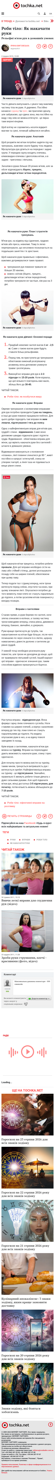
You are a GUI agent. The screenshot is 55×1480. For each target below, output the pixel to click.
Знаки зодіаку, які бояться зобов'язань (20, 1410)
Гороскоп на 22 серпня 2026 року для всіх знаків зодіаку (25, 1194)
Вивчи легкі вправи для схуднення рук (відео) (26, 902)
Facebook (29, 823)
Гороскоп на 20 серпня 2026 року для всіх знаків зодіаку (25, 1357)
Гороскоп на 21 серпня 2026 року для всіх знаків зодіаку (25, 1247)
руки (13, 840)
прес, (25, 111)
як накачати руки (20, 843)
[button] (45, 13)
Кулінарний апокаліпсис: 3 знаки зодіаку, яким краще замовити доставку (25, 1302)
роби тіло (42, 840)
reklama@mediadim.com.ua (43, 1450)
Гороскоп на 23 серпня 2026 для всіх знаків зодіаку (24, 1141)
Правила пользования (9, 1465)
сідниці (15, 111)
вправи (26, 840)
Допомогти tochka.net (27, 21)
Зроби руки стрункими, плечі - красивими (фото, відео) (23, 959)
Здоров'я (7, 60)
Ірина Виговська (20, 46)
